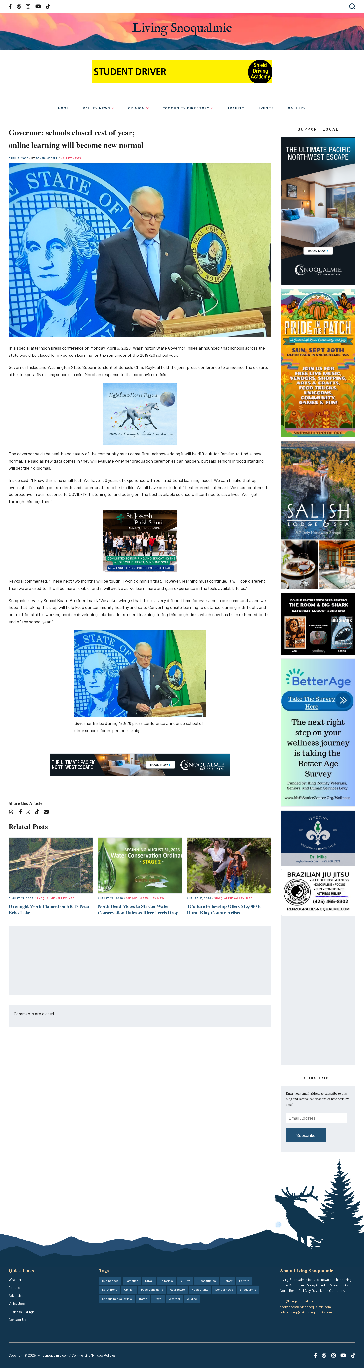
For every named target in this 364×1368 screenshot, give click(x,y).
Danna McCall (47, 158)
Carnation (131, 1280)
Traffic (235, 108)
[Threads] (13, 812)
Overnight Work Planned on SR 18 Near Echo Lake (49, 909)
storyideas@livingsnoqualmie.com (305, 1307)
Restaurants (200, 1289)
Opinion (136, 108)
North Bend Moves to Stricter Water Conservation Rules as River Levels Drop (138, 909)
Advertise (16, 1295)
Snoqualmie (248, 1289)
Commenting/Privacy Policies (94, 1355)
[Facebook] (21, 812)
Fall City (185, 1280)
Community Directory (186, 108)
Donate (14, 1288)
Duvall (149, 1280)
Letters (244, 1280)
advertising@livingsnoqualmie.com (306, 1312)
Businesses (110, 1280)
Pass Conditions (152, 1289)
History (228, 1280)
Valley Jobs (17, 1303)
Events (266, 108)
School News (224, 1289)
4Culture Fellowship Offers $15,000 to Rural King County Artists (224, 909)
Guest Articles (206, 1280)
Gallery (297, 108)
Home (63, 108)
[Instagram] (30, 812)
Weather (15, 1279)
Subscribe (305, 1135)
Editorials (166, 1280)
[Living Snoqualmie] (182, 29)
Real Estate (177, 1289)
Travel (158, 1298)
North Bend (109, 1289)
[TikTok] (39, 812)
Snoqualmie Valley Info (55, 898)
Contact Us (17, 1319)
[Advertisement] (140, 961)
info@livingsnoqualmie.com (300, 1301)
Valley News (96, 108)
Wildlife (192, 1298)
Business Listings (22, 1312)
